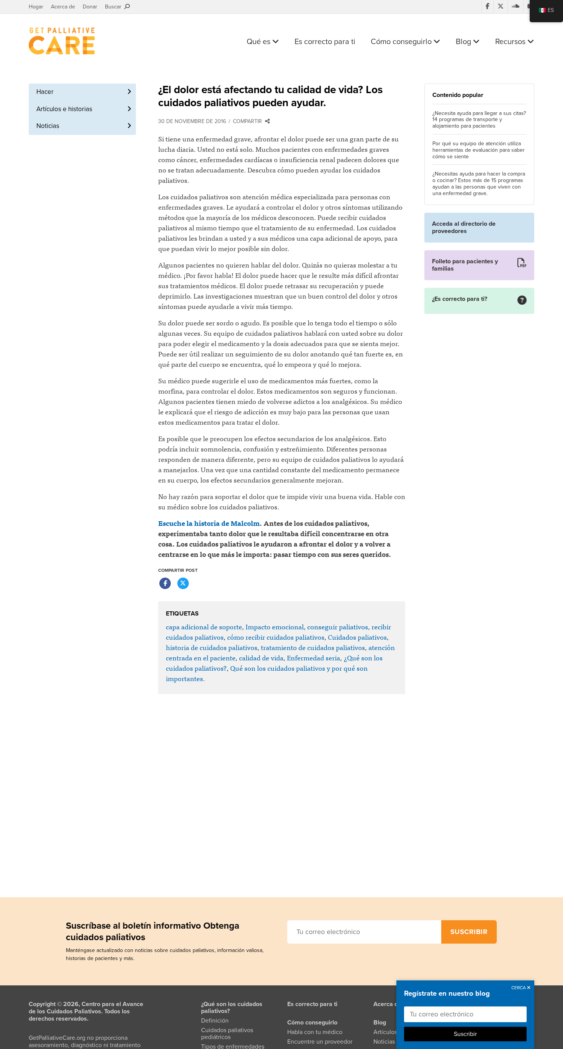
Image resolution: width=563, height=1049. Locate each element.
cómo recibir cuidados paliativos (275, 636)
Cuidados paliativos (357, 636)
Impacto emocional (274, 626)
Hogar (36, 6)
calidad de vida (261, 657)
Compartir (249, 121)
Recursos (511, 41)
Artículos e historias (64, 109)
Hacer (45, 92)
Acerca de (63, 6)
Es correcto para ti (325, 41)
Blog (464, 41)
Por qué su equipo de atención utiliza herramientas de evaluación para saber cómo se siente (478, 150)
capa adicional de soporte (204, 626)
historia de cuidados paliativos (211, 647)
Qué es (259, 41)
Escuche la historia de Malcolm (209, 523)
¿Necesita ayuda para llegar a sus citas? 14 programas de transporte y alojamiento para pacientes (479, 120)
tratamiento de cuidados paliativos (313, 647)
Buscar (114, 6)
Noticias (47, 126)
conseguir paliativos (337, 626)
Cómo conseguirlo (402, 41)
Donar (90, 6)
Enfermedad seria (313, 657)
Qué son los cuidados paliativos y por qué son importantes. (267, 673)
